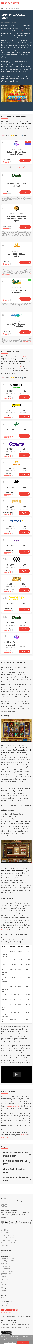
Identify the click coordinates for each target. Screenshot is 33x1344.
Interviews (3, 1292)
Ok (23, 1342)
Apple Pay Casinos (5, 1247)
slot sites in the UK (24, 30)
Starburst (23, 1135)
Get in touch (4, 1298)
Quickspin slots (5, 1278)
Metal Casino (7, 226)
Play (24, 160)
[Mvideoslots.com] (10, 3)
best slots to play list (12, 1106)
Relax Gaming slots (6, 1270)
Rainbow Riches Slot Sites (7, 1235)
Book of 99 (4, 930)
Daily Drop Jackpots (6, 1245)
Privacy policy (4, 1305)
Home (2, 8)
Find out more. (25, 1327)
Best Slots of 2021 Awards (7, 1258)
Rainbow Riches (6, 1137)
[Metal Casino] (16, 208)
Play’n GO (3, 1284)
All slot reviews (5, 1262)
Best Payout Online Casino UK (8, 1239)
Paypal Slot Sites (5, 1231)
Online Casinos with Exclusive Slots (10, 1240)
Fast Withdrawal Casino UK (8, 1237)
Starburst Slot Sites (6, 1232)
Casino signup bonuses (7, 1253)
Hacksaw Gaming (5, 1276)
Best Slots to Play (5, 1265)
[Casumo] (16, 444)
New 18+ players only (16, 237)
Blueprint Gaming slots (7, 1271)
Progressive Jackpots (6, 1244)
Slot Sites (3, 1229)
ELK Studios (4, 1283)
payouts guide (18, 366)
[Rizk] (16, 405)
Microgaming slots (5, 1268)
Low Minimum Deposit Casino (8, 1242)
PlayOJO (7, 159)
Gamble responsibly (21, 167)
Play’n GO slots (22, 356)
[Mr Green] (16, 424)
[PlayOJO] (16, 143)
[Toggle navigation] (30, 2)
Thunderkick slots (5, 1266)
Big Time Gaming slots (6, 1273)
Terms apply (28, 273)
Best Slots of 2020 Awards (7, 1260)
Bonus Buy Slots (5, 1263)
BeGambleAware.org (6, 274)
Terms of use (4, 1303)
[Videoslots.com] (16, 579)
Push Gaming (4, 1279)
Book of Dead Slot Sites (7, 1234)
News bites (4, 1290)
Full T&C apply (27, 167)
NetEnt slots (4, 1281)
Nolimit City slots (5, 1275)
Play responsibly (25, 341)
